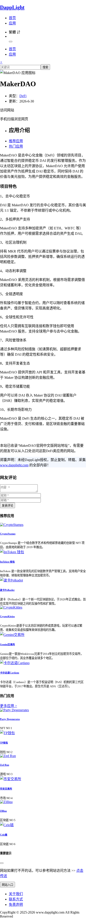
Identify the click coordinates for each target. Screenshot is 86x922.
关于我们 (16, 894)
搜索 (45, 67)
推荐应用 (16, 141)
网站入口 (7, 884)
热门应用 (16, 146)
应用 (12, 23)
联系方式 (16, 899)
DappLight (12, 7)
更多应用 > (8, 706)
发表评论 (7, 505)
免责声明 (16, 904)
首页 (12, 18)
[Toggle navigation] (10, 41)
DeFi (22, 96)
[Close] (2, 863)
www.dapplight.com (14, 465)
